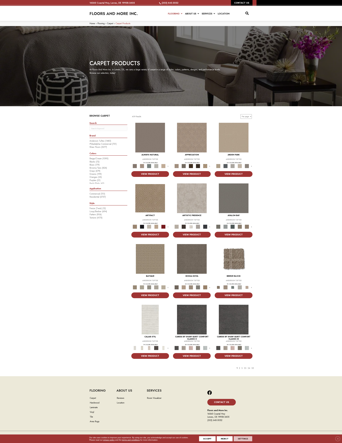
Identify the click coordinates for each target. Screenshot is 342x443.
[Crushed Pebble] (156, 287)
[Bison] (191, 166)
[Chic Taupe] (240, 226)
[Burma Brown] (183, 226)
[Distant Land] (247, 226)
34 (249, 368)
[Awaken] (142, 348)
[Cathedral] (149, 287)
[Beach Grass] (183, 287)
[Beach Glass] (205, 348)
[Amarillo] (192, 137)
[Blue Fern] (149, 166)
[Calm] (163, 348)
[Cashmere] (156, 226)
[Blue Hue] (225, 166)
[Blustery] (156, 166)
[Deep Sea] (205, 226)
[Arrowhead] (192, 258)
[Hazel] (205, 287)
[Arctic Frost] (183, 166)
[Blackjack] (142, 226)
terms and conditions (131, 440)
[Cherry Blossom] (163, 226)
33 (245, 368)
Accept (207, 439)
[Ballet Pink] (191, 348)
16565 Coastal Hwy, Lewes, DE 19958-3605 (112, 2)
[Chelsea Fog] (198, 287)
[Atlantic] (183, 348)
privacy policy (109, 440)
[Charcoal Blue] (232, 226)
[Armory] (192, 319)
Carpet (110, 23)
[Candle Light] (191, 226)
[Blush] (149, 348)
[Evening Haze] (247, 166)
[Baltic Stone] (192, 198)
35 (252, 368)
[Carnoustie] (205, 166)
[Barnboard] (198, 348)
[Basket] (142, 166)
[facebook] (209, 393)
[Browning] (198, 166)
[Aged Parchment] (150, 258)
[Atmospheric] (150, 319)
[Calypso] (225, 226)
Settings (243, 439)
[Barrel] (150, 137)
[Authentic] (233, 137)
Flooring (101, 23)
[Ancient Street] (142, 287)
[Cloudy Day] (232, 166)
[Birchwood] (150, 198)
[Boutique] (163, 166)
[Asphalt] (233, 198)
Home (92, 23)
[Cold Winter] (198, 226)
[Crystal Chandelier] (163, 287)
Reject (224, 439)
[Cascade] (149, 226)
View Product (150, 174)
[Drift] (240, 166)
